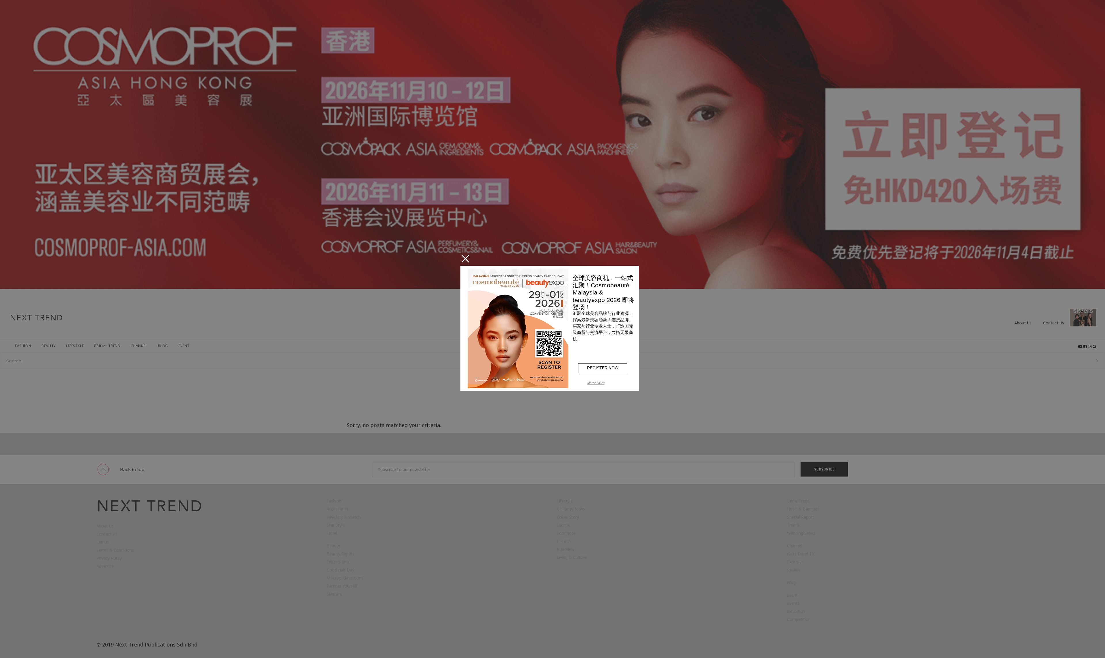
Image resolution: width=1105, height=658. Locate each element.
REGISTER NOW (602, 368)
